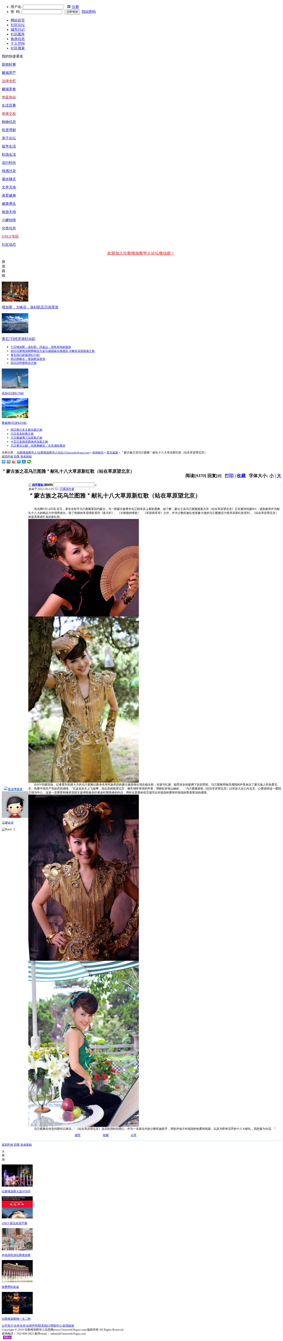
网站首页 (18, 20)
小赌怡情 (9, 220)
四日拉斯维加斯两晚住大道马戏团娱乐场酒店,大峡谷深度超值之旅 (53, 351)
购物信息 (9, 122)
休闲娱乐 (98, 452)
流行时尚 (9, 163)
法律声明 (32, 1325)
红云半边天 (15, 789)
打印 (229, 475)
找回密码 (89, 11)
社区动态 (9, 244)
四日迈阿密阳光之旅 (23, 363)
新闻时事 (9, 64)
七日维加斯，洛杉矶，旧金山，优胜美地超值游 (41, 347)
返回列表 (7, 456)
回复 (17, 456)
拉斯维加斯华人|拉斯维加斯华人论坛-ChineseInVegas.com (53, 452)
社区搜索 (18, 48)
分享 (133, 1135)
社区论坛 (18, 25)
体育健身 (9, 195)
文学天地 (9, 187)
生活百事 (9, 105)
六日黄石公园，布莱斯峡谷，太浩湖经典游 (38, 445)
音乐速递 (112, 452)
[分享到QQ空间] (9, 461)
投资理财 (9, 130)
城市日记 (18, 29)
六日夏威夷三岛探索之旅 (26, 437)
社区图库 (18, 34)
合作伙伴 (19, 1325)
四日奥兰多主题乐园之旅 (26, 429)
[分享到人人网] (24, 461)
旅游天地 (9, 212)
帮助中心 (56, 1325)
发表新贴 (26, 456)
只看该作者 (67, 489)
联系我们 (44, 1325)
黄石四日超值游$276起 (25, 355)
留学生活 (9, 146)
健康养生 (9, 204)
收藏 (241, 475)
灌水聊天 (9, 179)
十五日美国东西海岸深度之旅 (29, 441)
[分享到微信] (29, 461)
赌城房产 (9, 73)
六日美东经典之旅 (22, 433)
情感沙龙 (9, 171)
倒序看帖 (38, 484)
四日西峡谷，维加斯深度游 (28, 359)
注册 (75, 7)
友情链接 (68, 1325)
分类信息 (9, 228)
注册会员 (7, 822)
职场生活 (9, 154)
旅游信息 (18, 39)
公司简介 (7, 1325)
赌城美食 (9, 89)
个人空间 (18, 43)
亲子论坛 (9, 138)
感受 (77, 1135)
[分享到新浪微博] (14, 461)
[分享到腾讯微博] (19, 461)
